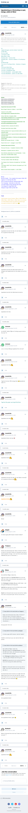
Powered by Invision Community (14, 810)
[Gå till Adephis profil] (2, 530)
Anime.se (5, 2)
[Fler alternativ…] (25, 34)
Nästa (22, 27)
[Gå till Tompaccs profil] (2, 546)
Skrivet (9, 34)
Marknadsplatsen (12, 17)
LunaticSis (5, 15)
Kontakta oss (17, 807)
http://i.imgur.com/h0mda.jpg (7, 99)
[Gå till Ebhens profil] (2, 571)
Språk (9, 807)
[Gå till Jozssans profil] (2, 327)
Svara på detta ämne (14, 22)
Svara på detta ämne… (9, 781)
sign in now (8, 774)
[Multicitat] (2, 217)
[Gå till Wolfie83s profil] (2, 729)
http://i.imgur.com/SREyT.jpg (7, 103)
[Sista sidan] (26, 27)
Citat (6, 216)
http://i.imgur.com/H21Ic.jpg (7, 100)
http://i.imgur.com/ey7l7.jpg (7, 102)
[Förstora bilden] (18, 203)
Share (14, 788)
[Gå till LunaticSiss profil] (2, 34)
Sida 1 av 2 (14, 27)
